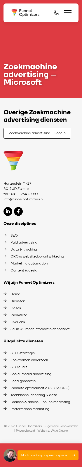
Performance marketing (29, 409)
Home (15, 294)
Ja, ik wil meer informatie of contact (40, 329)
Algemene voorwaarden (61, 426)
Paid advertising (23, 242)
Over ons (17, 322)
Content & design (24, 270)
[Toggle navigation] (68, 13)
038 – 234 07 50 (23, 194)
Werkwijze (18, 315)
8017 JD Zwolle (16, 188)
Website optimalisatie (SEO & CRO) (40, 388)
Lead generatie (23, 381)
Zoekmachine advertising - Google (37, 133)
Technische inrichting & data (33, 395)
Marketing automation (29, 263)
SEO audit (18, 367)
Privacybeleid (25, 431)
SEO (14, 235)
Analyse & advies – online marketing (40, 402)
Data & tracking (23, 249)
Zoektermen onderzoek (29, 360)
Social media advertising (30, 374)
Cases (15, 308)
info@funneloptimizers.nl (23, 199)
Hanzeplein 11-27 (17, 183)
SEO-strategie (22, 353)
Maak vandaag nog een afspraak (44, 455)
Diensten (17, 301)
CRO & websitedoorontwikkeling (37, 256)
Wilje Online (59, 431)
